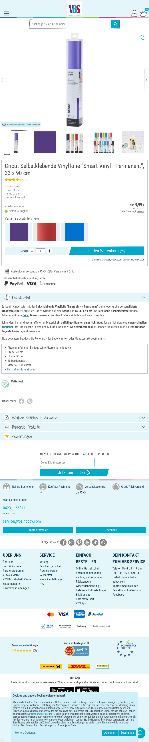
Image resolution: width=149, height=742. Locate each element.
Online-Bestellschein (88, 568)
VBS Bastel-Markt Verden (17, 579)
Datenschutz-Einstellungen (91, 590)
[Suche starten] (115, 24)
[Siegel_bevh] (76, 650)
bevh (77, 643)
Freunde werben (48, 570)
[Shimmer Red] (46, 232)
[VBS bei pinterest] (79, 542)
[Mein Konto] (134, 13)
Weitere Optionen (25, 732)
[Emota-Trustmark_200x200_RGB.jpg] (126, 648)
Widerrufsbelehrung (87, 586)
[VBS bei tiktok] (95, 542)
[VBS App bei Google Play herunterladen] (62, 690)
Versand (140, 211)
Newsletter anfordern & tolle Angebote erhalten (74, 454)
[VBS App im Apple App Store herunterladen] (87, 690)
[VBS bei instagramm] (71, 542)
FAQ (41, 583)
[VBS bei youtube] (87, 542)
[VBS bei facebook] (63, 542)
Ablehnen (109, 732)
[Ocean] (74, 232)
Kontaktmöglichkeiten (125, 586)
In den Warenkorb (103, 250)
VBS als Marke (11, 575)
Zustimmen (127, 732)
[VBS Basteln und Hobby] (74, 8)
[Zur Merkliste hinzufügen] (143, 37)
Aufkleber (7, 327)
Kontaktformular (38, 530)
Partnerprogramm (13, 570)
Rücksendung (84, 581)
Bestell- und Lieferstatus (126, 590)
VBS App (81, 603)
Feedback (111, 530)
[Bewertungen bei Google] (25, 648)
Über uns (8, 562)
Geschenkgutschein (50, 566)
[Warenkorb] (143, 13)
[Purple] (18, 232)
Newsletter (45, 575)
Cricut (26, 315)
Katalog (44, 562)
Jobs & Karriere (12, 566)
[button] (5, 80)
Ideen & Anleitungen (51, 579)
